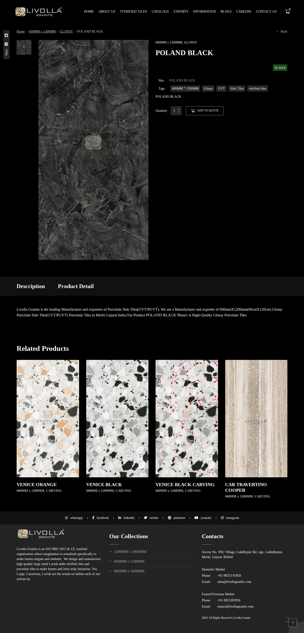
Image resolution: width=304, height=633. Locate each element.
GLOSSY (66, 31)
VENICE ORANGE (37, 484)
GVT (221, 88)
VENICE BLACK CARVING (185, 484)
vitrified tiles (257, 88)
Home (21, 31)
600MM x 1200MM (42, 31)
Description (31, 286)
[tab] (31, 286)
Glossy (208, 88)
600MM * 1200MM (185, 88)
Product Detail (76, 286)
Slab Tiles (237, 88)
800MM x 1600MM (129, 571)
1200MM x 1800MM (130, 552)
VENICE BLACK (104, 484)
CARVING (54, 491)
